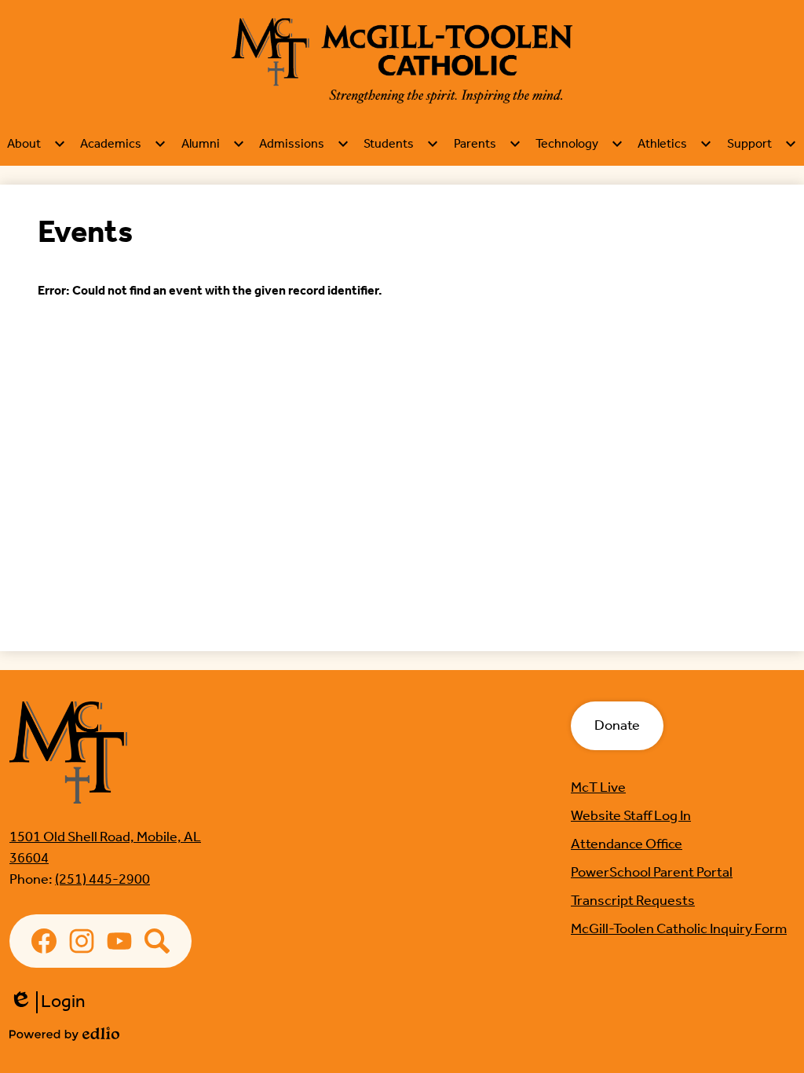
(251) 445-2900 (102, 879)
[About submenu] (36, 143)
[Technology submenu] (579, 143)
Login (47, 1002)
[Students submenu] (401, 143)
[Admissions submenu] (304, 143)
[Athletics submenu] (674, 143)
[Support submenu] (762, 143)
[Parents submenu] (488, 143)
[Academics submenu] (123, 143)
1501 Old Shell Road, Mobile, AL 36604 (105, 848)
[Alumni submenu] (213, 143)
